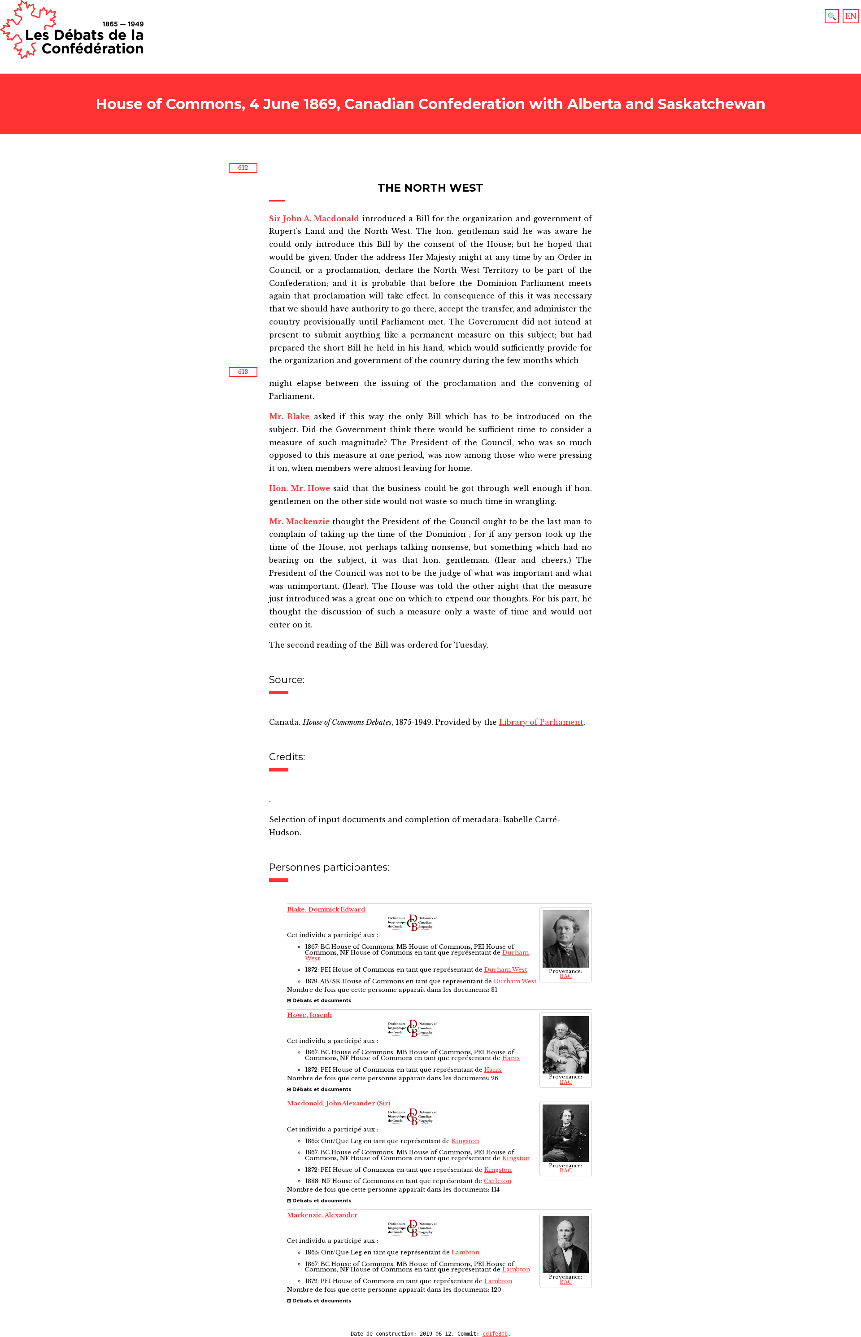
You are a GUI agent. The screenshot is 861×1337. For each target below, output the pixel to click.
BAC (566, 976)
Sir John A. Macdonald (314, 218)
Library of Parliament (541, 722)
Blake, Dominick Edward (326, 909)
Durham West (505, 969)
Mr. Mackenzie (299, 521)
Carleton (497, 1181)
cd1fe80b (495, 1334)
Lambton (465, 1252)
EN (851, 16)
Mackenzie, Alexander (322, 1215)
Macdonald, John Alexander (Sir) (339, 1103)
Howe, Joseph (309, 1015)
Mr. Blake (289, 416)
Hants (511, 1058)
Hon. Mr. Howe (299, 488)
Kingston (465, 1141)
